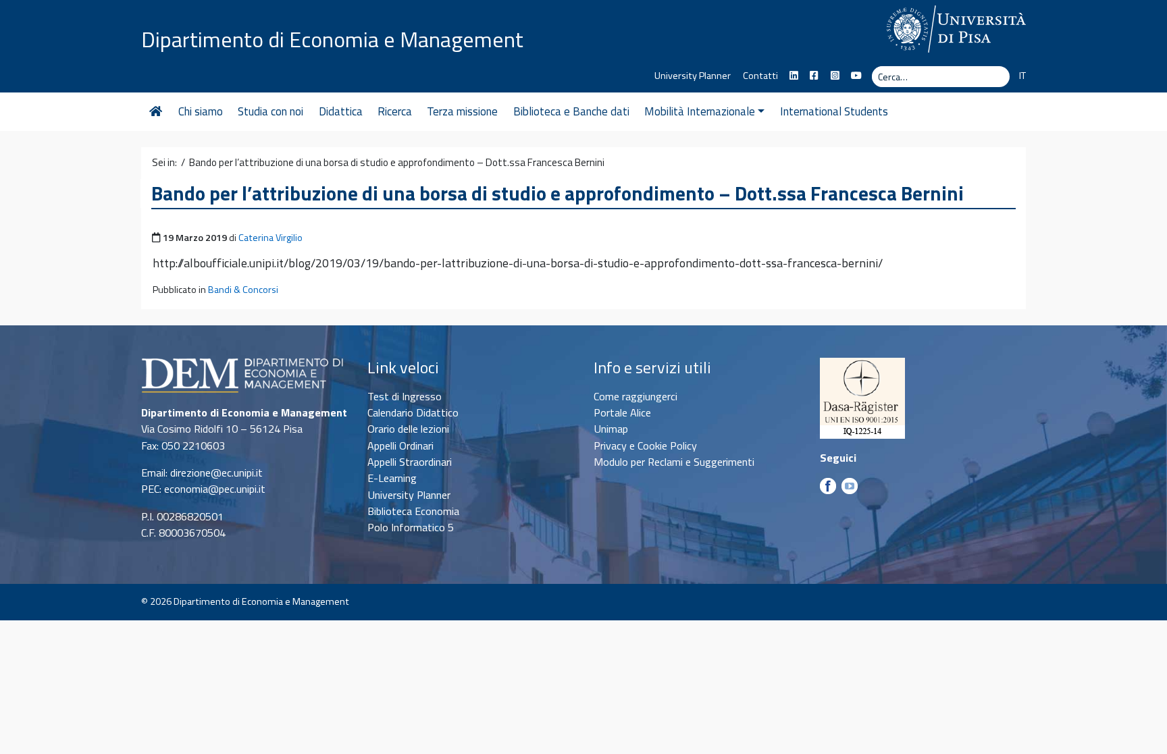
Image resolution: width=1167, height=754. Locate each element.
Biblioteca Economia (413, 511)
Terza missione (462, 111)
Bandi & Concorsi (243, 289)
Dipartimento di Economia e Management (332, 39)
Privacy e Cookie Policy (645, 445)
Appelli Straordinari (409, 462)
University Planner (692, 75)
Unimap (611, 429)
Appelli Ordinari (400, 445)
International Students (834, 111)
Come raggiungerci (635, 396)
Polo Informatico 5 (410, 527)
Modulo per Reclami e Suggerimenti (674, 462)
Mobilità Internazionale (699, 111)
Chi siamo (200, 111)
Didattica (341, 111)
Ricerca (395, 111)
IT (1022, 75)
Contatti (760, 75)
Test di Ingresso (404, 396)
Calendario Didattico (413, 412)
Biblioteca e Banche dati (571, 111)
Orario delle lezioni (408, 429)
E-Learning (392, 478)
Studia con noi (270, 111)
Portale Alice (622, 412)
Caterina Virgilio (270, 237)
